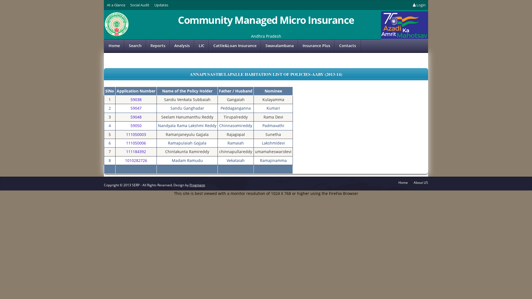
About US (421, 182)
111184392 (136, 151)
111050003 (136, 134)
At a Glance (116, 4)
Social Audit (139, 4)
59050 (136, 125)
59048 (136, 117)
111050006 (136, 143)
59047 (136, 108)
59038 (136, 99)
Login (421, 4)
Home (114, 45)
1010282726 (136, 160)
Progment (197, 185)
